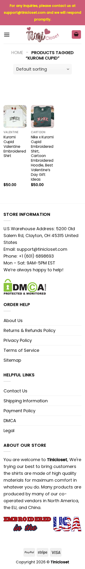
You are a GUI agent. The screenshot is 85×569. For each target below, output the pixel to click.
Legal (9, 430)
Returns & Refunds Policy (29, 330)
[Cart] (76, 34)
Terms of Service (21, 350)
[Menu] (7, 34)
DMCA (10, 421)
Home (17, 52)
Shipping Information (26, 401)
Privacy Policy (18, 340)
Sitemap (12, 360)
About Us (13, 320)
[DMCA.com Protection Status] (25, 286)
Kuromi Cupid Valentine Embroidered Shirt (15, 146)
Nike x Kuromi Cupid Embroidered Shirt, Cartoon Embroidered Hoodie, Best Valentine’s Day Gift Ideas (42, 158)
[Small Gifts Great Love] (42, 34)
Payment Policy (19, 411)
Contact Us (15, 391)
